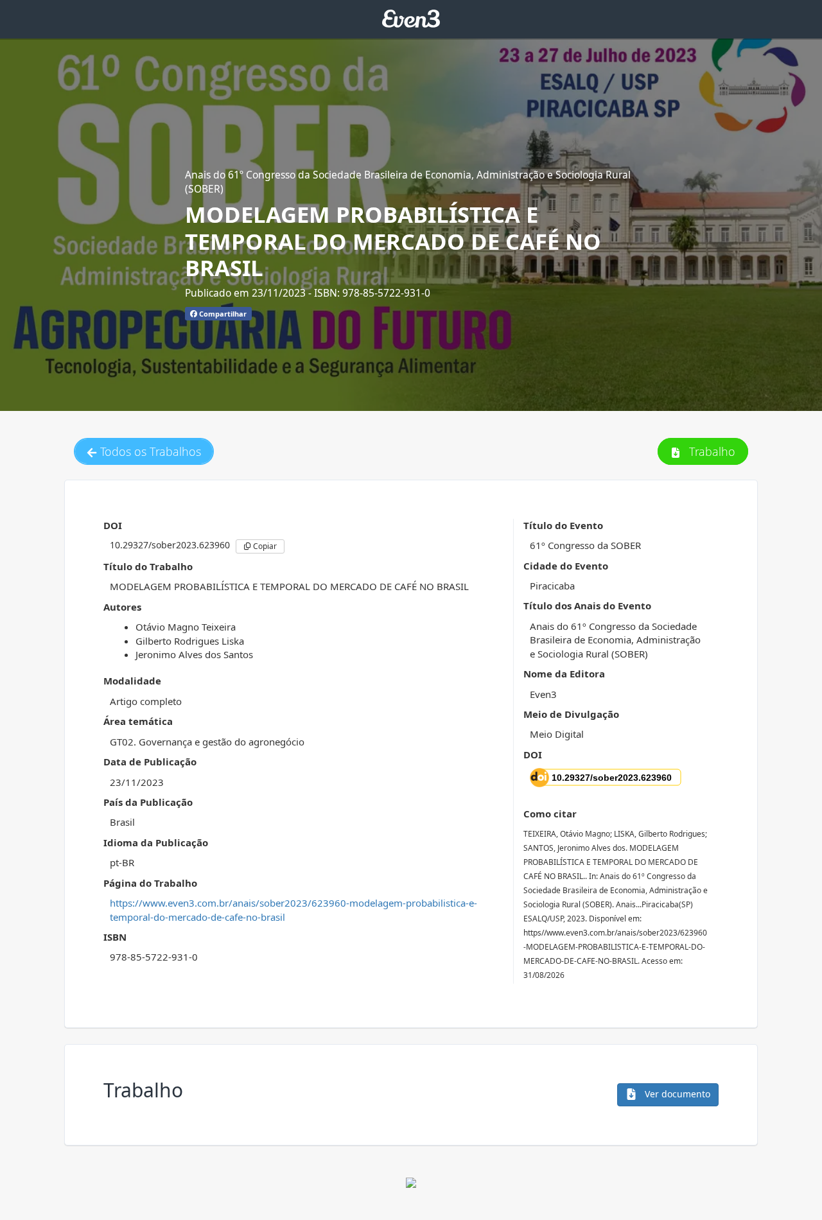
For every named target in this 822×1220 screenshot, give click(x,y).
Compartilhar (222, 313)
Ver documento (676, 1094)
